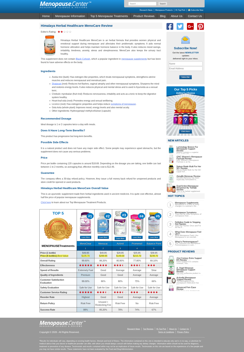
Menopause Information (70, 16)
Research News (146, 10)
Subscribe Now (196, 10)
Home (46, 16)
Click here (46, 202)
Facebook (169, 26)
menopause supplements (134, 59)
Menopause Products (164, 10)
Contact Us (195, 16)
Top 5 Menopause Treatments (109, 16)
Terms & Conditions (166, 332)
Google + (190, 26)
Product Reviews (143, 16)
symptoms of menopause (123, 104)
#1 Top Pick (180, 10)
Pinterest (200, 26)
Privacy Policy (183, 332)
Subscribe (185, 77)
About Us (176, 16)
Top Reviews (148, 329)
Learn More (85, 237)
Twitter (180, 26)
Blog (162, 16)
